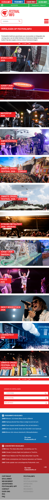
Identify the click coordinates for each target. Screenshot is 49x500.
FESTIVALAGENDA (30, 481)
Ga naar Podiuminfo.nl (30, 438)
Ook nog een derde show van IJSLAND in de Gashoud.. (22, 429)
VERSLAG (27, 486)
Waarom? (43, 5)
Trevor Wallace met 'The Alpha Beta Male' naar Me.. (20, 456)
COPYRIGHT (6, 476)
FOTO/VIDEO (28, 491)
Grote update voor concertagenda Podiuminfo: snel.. (21, 462)
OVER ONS (6, 491)
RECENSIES (28, 489)
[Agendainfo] (43, 2)
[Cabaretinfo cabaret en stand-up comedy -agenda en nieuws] (31, 2)
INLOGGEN (14, 5)
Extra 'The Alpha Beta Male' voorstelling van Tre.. (19, 449)
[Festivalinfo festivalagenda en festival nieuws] (6, 2)
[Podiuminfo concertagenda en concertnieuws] (18, 2)
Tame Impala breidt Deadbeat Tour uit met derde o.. (20, 425)
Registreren (35, 5)
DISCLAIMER (7, 479)
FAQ (3, 496)
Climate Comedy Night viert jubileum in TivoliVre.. (20, 452)
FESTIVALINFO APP (9, 486)
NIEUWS (27, 479)
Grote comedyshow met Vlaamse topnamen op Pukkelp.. (22, 459)
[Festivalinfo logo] (10, 13)
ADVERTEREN (7, 484)
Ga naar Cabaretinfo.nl (30, 469)
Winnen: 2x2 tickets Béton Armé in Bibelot (17, 418)
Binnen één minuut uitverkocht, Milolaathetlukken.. (20, 432)
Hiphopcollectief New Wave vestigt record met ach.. (20, 422)
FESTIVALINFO (29, 476)
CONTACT (5, 489)
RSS (3, 494)
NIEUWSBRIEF (7, 481)
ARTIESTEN (28, 484)
